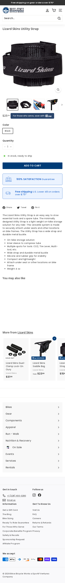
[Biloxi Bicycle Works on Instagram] (34, 495)
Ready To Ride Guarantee (16, 522)
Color (6, 124)
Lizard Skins (25, 332)
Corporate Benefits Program (17, 531)
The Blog (7, 514)
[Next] (60, 105)
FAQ (34, 514)
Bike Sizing (8, 518)
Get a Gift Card (10, 510)
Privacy (36, 531)
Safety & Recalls (11, 535)
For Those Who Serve (13, 526)
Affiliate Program (11, 543)
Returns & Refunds (41, 522)
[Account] (47, 10)
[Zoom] (58, 89)
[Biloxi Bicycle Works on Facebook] (39, 495)
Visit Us (36, 510)
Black (8, 130)
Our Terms (37, 526)
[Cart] (53, 10)
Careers (36, 518)
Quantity (8, 140)
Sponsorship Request (14, 539)
